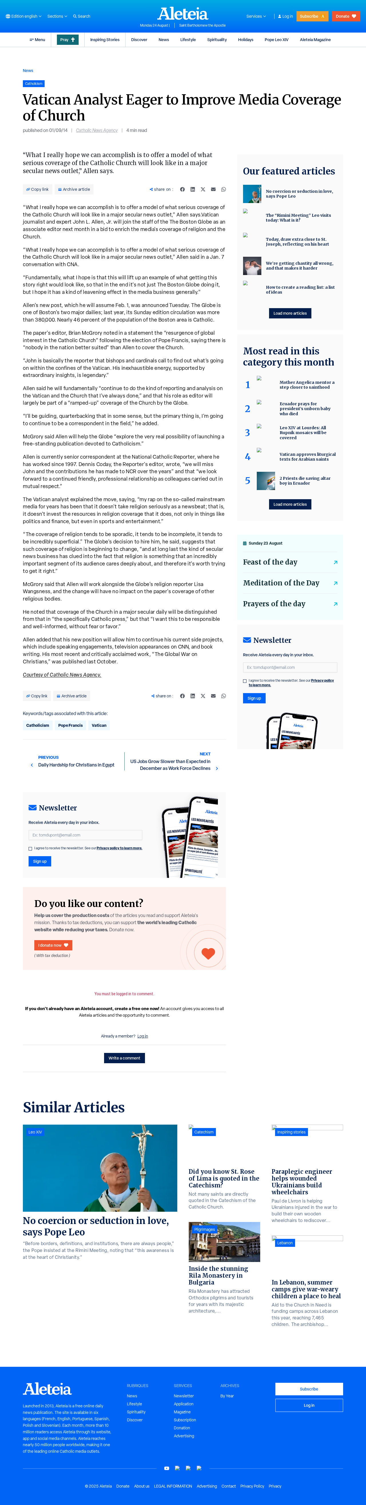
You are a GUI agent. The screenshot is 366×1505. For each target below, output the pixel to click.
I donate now (49, 945)
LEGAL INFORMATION (173, 1486)
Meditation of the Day (281, 583)
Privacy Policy (252, 1486)
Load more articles (290, 313)
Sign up (40, 861)
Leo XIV (35, 1132)
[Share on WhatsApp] (223, 189)
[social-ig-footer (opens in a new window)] (199, 1468)
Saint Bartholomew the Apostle (202, 25)
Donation (182, 1427)
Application (184, 1403)
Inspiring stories (291, 1132)
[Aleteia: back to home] (183, 13)
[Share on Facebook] (182, 189)
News (164, 39)
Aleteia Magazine (315, 39)
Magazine (182, 1411)
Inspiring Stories (105, 39)
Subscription (185, 1419)
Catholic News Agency (97, 130)
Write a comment (124, 1058)
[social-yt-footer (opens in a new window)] (166, 1468)
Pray (64, 39)
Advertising (184, 1435)
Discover (139, 39)
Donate (342, 16)
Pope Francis (70, 725)
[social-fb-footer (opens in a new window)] (177, 1468)
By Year (227, 1395)
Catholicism (37, 725)
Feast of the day (270, 562)
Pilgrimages (204, 1229)
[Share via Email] (213, 189)
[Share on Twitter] (203, 189)
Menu (40, 39)
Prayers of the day (274, 603)
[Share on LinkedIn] (192, 189)
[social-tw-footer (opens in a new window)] (188, 1468)
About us (142, 1486)
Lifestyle (188, 39)
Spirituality (217, 39)
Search (84, 16)
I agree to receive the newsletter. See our (88, 848)
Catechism (204, 1132)
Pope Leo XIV (277, 39)
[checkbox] (30, 848)
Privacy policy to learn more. (119, 848)
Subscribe (309, 16)
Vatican (99, 725)
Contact (229, 1486)
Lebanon (285, 1242)
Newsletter (184, 1395)
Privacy (275, 1486)
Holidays (245, 39)
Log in (288, 16)
